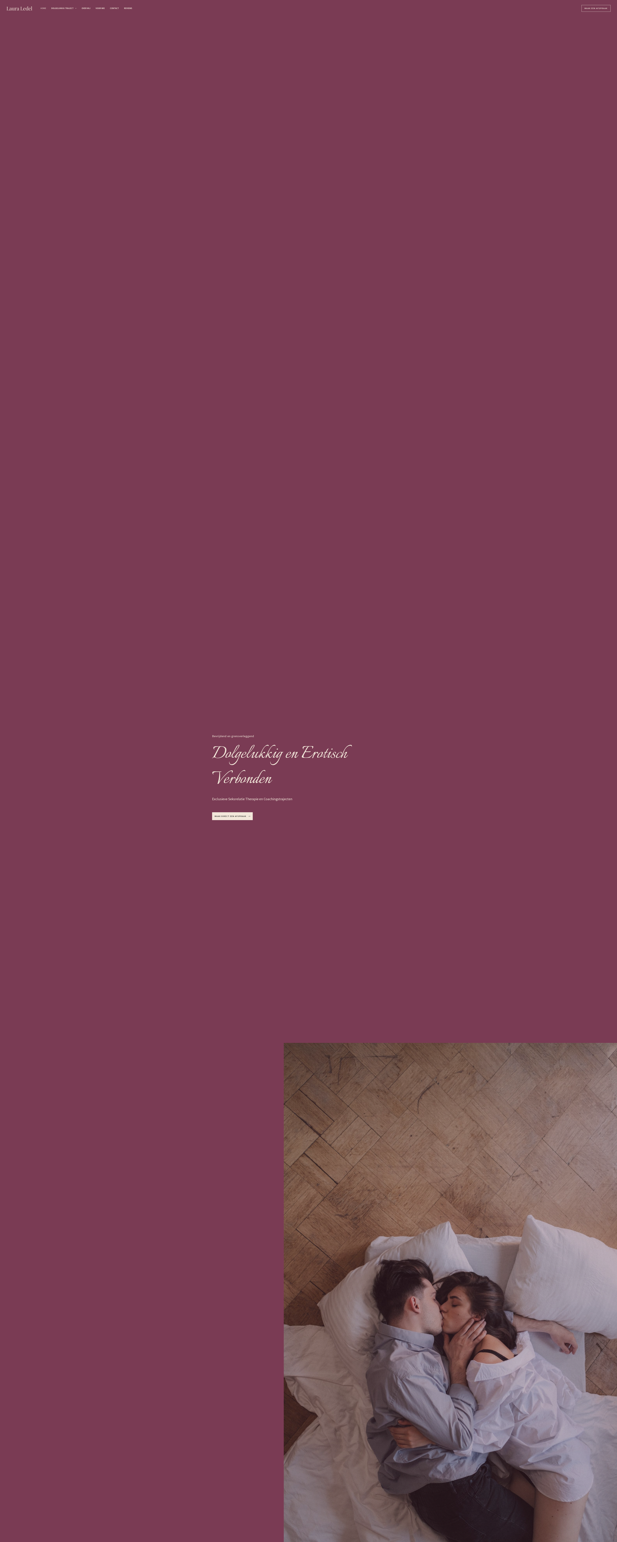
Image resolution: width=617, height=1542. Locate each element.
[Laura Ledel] (19, 8)
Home (43, 8)
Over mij (86, 8)
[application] (75, 8)
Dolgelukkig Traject (62, 8)
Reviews (128, 8)
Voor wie (100, 8)
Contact (114, 8)
